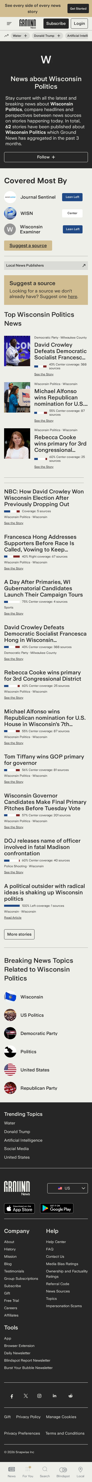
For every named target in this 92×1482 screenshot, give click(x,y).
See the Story (43, 374)
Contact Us (55, 1256)
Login (79, 23)
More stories (19, 934)
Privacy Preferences (22, 1433)
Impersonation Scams (64, 1306)
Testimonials (14, 1271)
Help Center (56, 1242)
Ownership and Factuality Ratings (67, 1274)
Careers (10, 1308)
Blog (8, 1264)
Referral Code (57, 1284)
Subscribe (56, 23)
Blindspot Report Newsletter (27, 1360)
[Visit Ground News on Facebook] (11, 1395)
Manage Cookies (61, 1417)
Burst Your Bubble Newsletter (28, 1368)
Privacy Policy (28, 1417)
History (10, 1249)
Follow (43, 157)
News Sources (58, 1291)
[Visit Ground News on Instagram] (39, 1396)
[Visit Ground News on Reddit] (71, 1396)
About (9, 1242)
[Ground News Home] (27, 24)
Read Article (12, 917)
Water (17, 36)
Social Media (16, 1148)
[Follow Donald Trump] (58, 35)
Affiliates (11, 1315)
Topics (51, 1298)
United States (17, 1157)
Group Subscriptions (21, 1278)
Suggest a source (28, 245)
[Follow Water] (25, 35)
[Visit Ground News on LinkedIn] (55, 1396)
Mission (10, 1256)
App (7, 1338)
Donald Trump (44, 36)
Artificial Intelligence (23, 1140)
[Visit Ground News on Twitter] (25, 1396)
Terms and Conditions (65, 1433)
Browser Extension (19, 1346)
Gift (7, 1293)
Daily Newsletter (17, 1353)
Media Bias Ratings (62, 1264)
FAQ (49, 1249)
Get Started (78, 8)
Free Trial (11, 1301)
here (72, 296)
